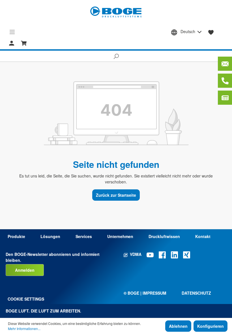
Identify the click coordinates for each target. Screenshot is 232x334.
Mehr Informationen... (24, 328)
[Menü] (12, 31)
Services (84, 236)
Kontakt (202, 236)
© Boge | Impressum (145, 293)
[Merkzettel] (211, 31)
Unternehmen (120, 236)
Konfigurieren (210, 326)
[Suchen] (116, 56)
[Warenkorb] (24, 42)
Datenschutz (196, 293)
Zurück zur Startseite (116, 195)
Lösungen (50, 236)
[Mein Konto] (12, 42)
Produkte (16, 236)
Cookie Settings (26, 299)
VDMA (136, 254)
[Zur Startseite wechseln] (116, 12)
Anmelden (25, 270)
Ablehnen (178, 326)
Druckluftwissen (164, 236)
